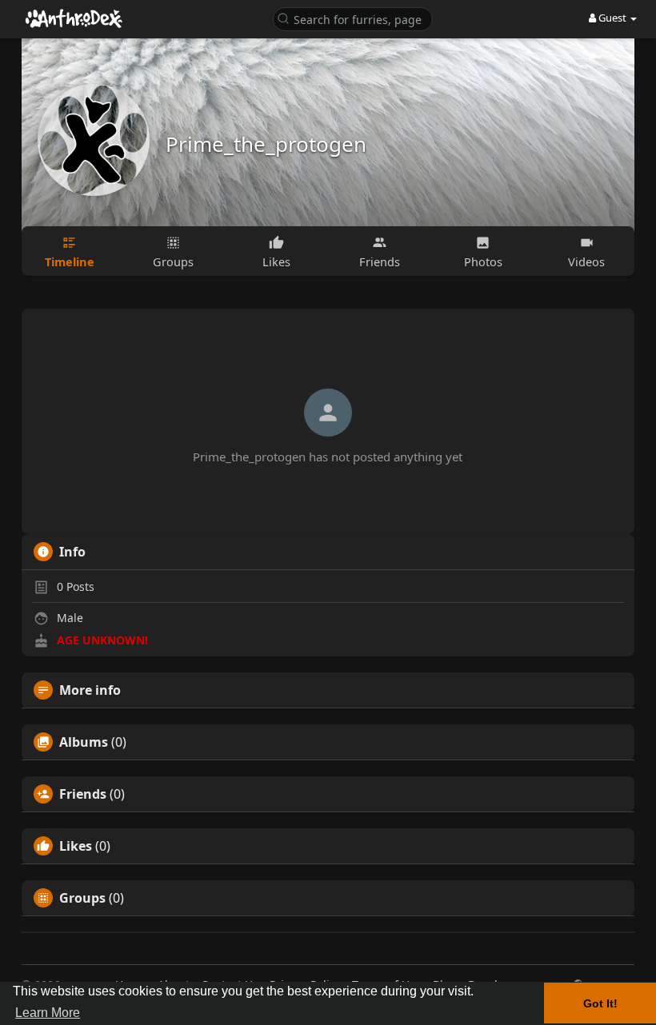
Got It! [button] (600, 1003)
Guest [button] (612, 17)
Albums (83, 742)
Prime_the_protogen (266, 144)
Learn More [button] (47, 1012)
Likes (75, 846)
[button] (352, 18)
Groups (82, 897)
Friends (82, 794)
